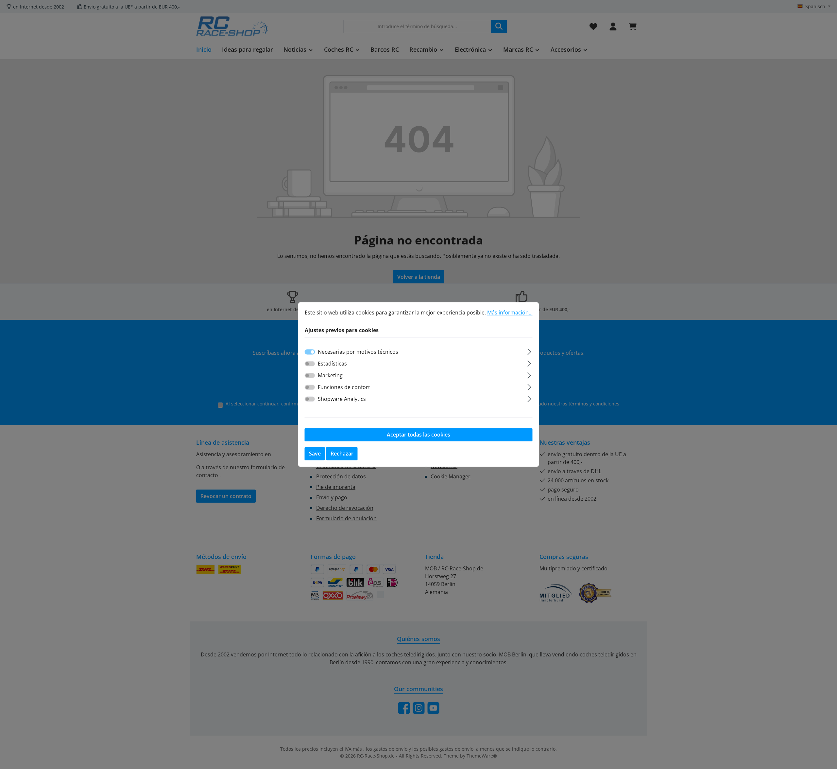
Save (315, 453)
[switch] (310, 364)
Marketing (330, 375)
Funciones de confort (344, 387)
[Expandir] (529, 351)
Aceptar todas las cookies (418, 434)
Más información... (510, 312)
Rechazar (342, 453)
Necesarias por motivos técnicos (358, 352)
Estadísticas (332, 363)
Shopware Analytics (342, 399)
